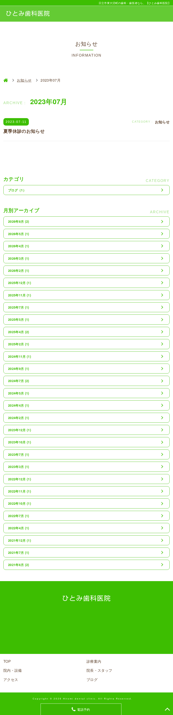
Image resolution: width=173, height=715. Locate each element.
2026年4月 (18, 246)
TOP (7, 661)
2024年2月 (18, 417)
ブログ (17, 190)
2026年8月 (18, 221)
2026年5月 (18, 233)
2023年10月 (19, 442)
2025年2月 (18, 344)
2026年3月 (18, 258)
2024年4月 (18, 405)
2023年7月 (18, 454)
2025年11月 (19, 295)
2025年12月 (19, 282)
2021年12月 (19, 540)
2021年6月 (18, 564)
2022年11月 (19, 491)
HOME (5, 80)
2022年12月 (19, 479)
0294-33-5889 (93, 636)
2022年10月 (19, 503)
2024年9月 (18, 368)
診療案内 (93, 661)
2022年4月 (18, 528)
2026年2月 (18, 270)
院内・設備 (12, 670)
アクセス (10, 679)
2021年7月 (18, 552)
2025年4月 (18, 332)
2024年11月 (19, 356)
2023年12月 (19, 430)
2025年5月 (18, 319)
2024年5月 (18, 393)
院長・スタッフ (99, 670)
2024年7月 (18, 380)
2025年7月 (18, 307)
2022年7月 (18, 515)
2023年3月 (18, 466)
